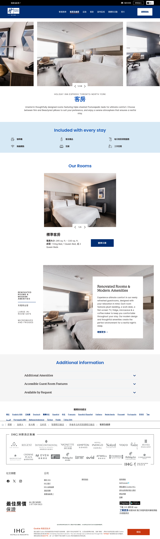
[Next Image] (84, 86)
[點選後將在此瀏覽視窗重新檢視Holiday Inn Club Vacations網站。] (130, 456)
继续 (138, 532)
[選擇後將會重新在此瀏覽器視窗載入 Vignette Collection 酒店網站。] (67, 444)
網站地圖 (122, 494)
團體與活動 (113, 12)
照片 (123, 12)
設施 (84, 12)
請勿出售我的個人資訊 (127, 490)
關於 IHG (47, 480)
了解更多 (124, 510)
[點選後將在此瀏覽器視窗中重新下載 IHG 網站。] (23, 434)
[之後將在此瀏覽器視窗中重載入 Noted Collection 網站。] (111, 445)
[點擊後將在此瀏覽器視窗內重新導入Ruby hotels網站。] (134, 445)
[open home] (4, 425)
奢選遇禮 (62, 12)
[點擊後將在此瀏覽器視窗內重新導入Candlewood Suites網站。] (144, 456)
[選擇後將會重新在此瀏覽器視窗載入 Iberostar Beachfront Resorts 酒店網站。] (15, 456)
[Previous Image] (75, 86)
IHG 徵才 (47, 483)
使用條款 (122, 479)
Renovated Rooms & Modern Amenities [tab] (25, 295)
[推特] (14, 481)
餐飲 (92, 12)
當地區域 (101, 12)
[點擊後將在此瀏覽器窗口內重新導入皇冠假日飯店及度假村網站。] (28, 456)
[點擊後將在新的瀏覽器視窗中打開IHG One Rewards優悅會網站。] (136, 464)
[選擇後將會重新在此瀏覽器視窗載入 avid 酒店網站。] (90, 456)
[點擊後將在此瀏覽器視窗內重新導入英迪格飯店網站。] (97, 445)
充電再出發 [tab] (23, 305)
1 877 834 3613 (35, 504)
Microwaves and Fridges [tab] (25, 321)
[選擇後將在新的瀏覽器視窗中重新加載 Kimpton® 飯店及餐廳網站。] (83, 445)
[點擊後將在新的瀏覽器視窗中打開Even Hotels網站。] (42, 456)
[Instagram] (20, 481)
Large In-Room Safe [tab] (24, 313)
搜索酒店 (85, 479)
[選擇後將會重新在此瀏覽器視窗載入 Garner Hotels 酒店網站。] (79, 456)
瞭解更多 (101, 332)
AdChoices (123, 483)
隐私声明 (45, 536)
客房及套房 (74, 12)
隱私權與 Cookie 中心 (127, 487)
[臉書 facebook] (8, 481)
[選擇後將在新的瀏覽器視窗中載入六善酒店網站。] (14, 445)
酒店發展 (47, 490)
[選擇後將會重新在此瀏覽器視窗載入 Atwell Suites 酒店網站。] (102, 456)
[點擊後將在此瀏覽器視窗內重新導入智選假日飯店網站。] (55, 456)
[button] (150, 3)
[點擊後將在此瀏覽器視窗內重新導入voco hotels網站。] (123, 445)
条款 (48, 533)
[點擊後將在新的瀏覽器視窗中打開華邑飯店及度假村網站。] (146, 445)
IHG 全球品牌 (49, 487)
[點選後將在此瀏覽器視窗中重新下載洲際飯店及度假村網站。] (46, 445)
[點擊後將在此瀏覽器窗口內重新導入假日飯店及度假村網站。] (67, 456)
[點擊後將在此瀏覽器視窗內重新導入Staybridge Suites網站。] (116, 456)
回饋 (121, 497)
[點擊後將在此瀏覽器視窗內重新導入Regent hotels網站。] (27, 445)
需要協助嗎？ (16, 3)
